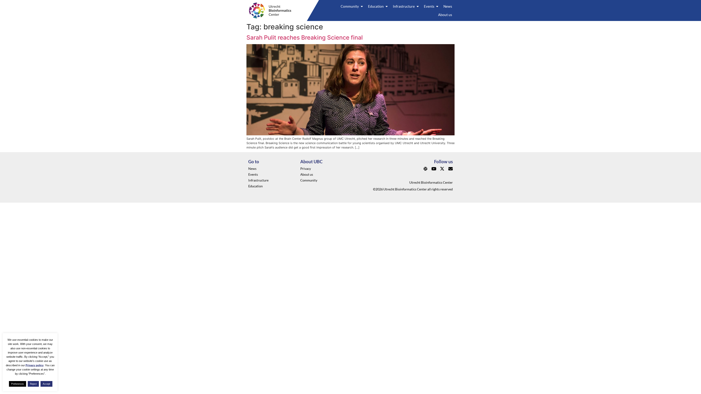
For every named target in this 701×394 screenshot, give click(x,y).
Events (429, 6)
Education (376, 6)
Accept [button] (46, 384)
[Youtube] (434, 169)
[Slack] (425, 169)
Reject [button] (33, 384)
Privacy (305, 169)
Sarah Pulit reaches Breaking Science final (304, 37)
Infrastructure (404, 6)
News (447, 6)
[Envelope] (450, 169)
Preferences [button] (17, 384)
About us (445, 15)
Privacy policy (34, 365)
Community (350, 6)
